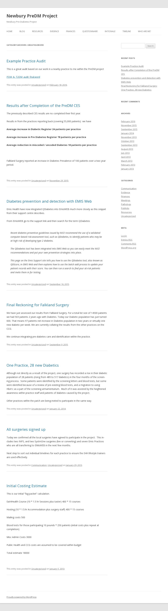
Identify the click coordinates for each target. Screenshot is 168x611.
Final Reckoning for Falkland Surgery (38, 304)
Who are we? (144, 31)
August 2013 (127, 149)
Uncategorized (38, 84)
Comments (128, 243)
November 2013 (129, 137)
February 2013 (128, 164)
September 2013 (129, 145)
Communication (39, 465)
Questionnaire (90, 31)
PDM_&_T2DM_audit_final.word (23, 76)
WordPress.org (128, 247)
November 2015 (129, 125)
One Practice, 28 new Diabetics (33, 365)
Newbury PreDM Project (32, 16)
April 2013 (126, 156)
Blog (22, 31)
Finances (70, 31)
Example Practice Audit (26, 60)
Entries (126, 239)
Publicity (125, 208)
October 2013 (127, 141)
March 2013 (126, 160)
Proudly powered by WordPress (21, 597)
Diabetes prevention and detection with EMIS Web (49, 201)
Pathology (126, 204)
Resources (37, 31)
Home (9, 31)
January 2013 (127, 168)
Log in (124, 235)
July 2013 (125, 152)
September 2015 (129, 129)
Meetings (125, 200)
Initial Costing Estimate (27, 485)
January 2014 (127, 133)
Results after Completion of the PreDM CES (43, 105)
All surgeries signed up (26, 429)
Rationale (110, 31)
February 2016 (128, 121)
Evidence (54, 31)
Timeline (127, 31)
